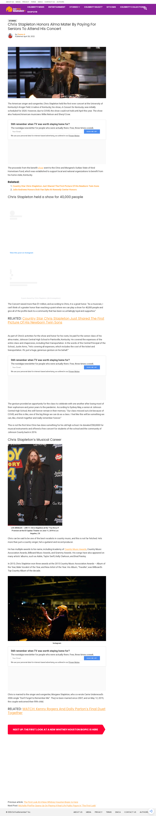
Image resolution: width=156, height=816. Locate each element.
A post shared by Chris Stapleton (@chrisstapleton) (41, 298)
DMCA (40, 2)
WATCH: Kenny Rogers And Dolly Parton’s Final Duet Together (56, 711)
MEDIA (18, 2)
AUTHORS (60, 2)
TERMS (33, 2)
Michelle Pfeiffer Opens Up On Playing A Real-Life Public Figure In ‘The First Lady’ (57, 805)
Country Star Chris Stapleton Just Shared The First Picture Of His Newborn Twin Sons (56, 186)
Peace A (21, 34)
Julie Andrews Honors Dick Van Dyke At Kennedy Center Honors (45, 189)
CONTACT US (50, 2)
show (40, 167)
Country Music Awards (76, 549)
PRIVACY (25, 2)
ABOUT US (10, 2)
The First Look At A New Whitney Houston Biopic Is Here (51, 802)
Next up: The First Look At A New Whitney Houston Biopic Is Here (55, 729)
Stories (12, 21)
